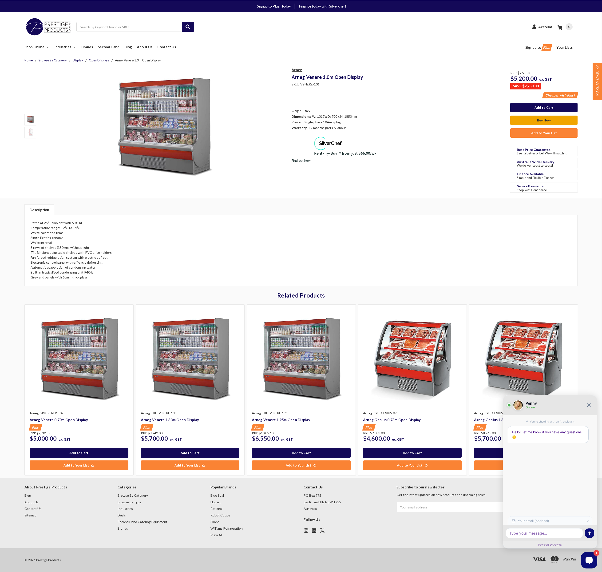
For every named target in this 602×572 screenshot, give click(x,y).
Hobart (215, 502)
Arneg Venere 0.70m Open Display (59, 420)
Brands (87, 47)
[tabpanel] (78, 390)
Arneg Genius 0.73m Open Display (392, 420)
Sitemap (30, 515)
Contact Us (166, 47)
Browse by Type (129, 502)
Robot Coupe (220, 515)
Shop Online (34, 47)
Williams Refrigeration (226, 528)
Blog (128, 47)
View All (216, 535)
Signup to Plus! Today (274, 6)
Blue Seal (217, 495)
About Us (144, 47)
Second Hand (108, 47)
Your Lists (564, 47)
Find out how (301, 160)
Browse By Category (133, 495)
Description (39, 210)
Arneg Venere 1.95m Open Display (281, 420)
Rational (216, 509)
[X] (322, 530)
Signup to (538, 47)
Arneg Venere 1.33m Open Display (170, 420)
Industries (63, 47)
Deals (122, 515)
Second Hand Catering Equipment (142, 522)
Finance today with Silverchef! (322, 6)
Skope (215, 522)
